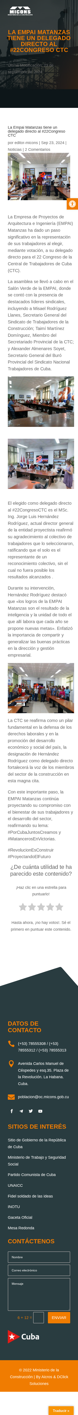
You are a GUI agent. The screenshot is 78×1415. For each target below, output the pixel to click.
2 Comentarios (37, 149)
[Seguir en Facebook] (12, 1111)
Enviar (59, 1317)
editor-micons (26, 143)
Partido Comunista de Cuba (32, 1175)
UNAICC (15, 1185)
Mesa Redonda (21, 1228)
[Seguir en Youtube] (40, 1111)
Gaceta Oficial (20, 1217)
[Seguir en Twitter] (31, 1111)
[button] (72, 204)
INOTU (14, 1207)
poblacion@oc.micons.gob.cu (43, 1097)
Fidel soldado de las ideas (30, 1196)
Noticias (15, 149)
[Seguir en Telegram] (21, 1111)
